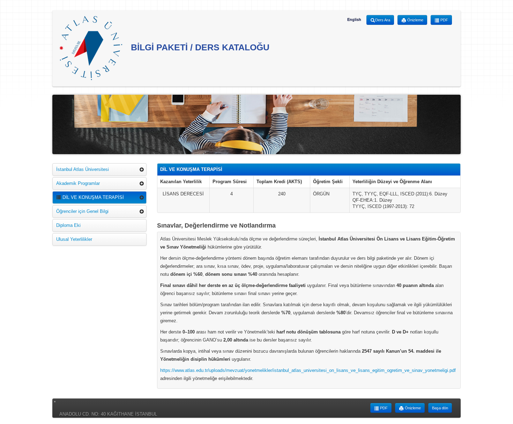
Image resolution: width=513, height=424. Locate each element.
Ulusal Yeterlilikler (74, 239)
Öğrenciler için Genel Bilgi (82, 211)
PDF (443, 20)
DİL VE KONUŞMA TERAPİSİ (92, 197)
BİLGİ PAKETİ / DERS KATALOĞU (198, 47)
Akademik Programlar (78, 183)
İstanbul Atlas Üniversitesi (82, 169)
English (354, 19)
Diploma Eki (68, 225)
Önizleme (414, 20)
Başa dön (440, 408)
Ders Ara (382, 20)
